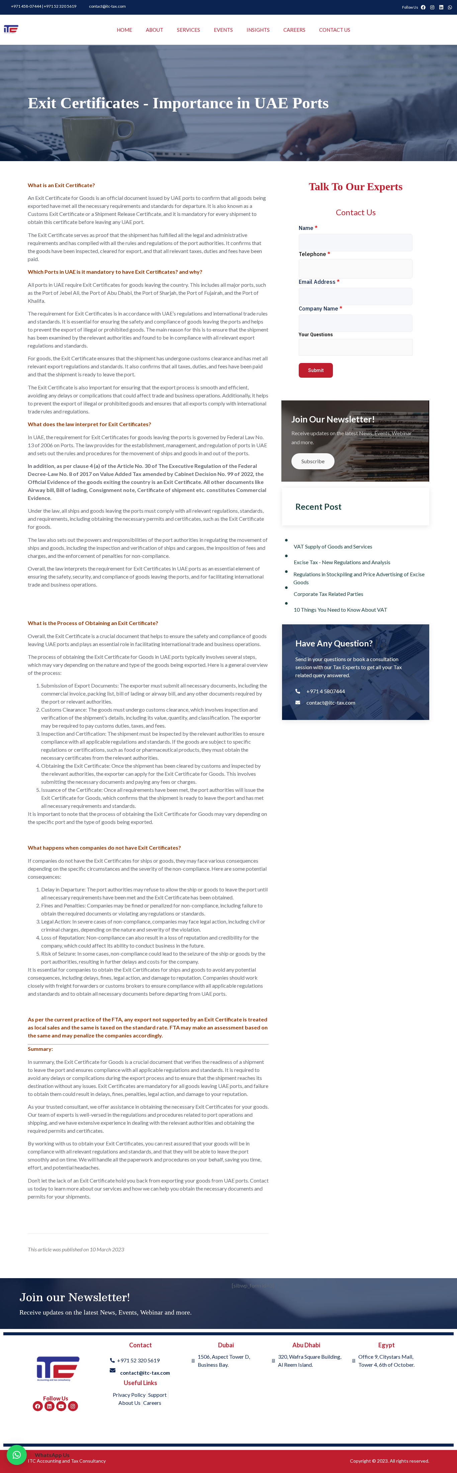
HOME (124, 30)
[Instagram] (73, 1406)
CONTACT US (334, 30)
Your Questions (316, 334)
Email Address (319, 281)
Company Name (320, 308)
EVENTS (223, 30)
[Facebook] (38, 1406)
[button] (17, 1455)
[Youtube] (61, 1406)
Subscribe (313, 461)
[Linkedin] (49, 1406)
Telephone (314, 254)
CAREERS (294, 30)
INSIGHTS (258, 30)
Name (308, 228)
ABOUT (154, 30)
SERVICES (188, 30)
